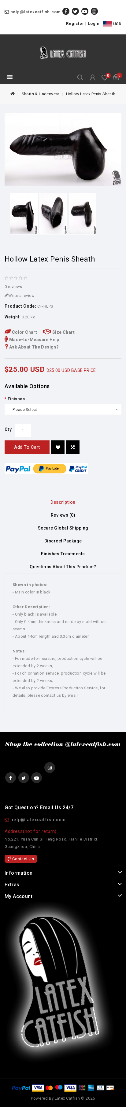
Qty (8, 429)
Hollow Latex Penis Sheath (91, 94)
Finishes (16, 398)
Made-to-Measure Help (33, 339)
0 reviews (13, 286)
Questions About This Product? (63, 566)
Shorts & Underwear (40, 94)
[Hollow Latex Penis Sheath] (63, 149)
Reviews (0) (63, 515)
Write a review (21, 295)
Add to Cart (27, 447)
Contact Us (22, 859)
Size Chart (63, 332)
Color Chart (24, 332)
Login (94, 23)
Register (75, 23)
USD (116, 24)
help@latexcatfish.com (35, 12)
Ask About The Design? (33, 347)
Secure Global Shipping (63, 528)
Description (63, 502)
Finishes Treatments (63, 553)
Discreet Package (63, 540)
